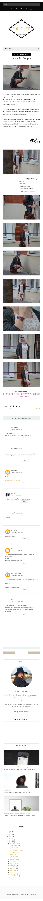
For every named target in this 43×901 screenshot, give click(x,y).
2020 (10, 831)
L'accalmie (7, 790)
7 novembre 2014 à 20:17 (17, 495)
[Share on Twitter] (17, 406)
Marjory (13, 493)
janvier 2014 (13, 876)
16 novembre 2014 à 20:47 (17, 601)
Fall (38, 406)
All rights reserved (30, 894)
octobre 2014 (14, 859)
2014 (10, 842)
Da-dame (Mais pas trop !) (17, 851)
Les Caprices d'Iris (16, 448)
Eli (12, 600)
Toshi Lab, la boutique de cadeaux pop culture (17, 813)
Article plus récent (9, 652)
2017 (10, 836)
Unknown (14, 470)
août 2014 (13, 863)
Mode (38, 408)
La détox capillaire (15, 852)
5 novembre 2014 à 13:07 (17, 450)
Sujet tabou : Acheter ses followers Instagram (17, 767)
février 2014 (13, 874)
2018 (10, 834)
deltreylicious (15, 427)
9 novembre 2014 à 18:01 (17, 513)
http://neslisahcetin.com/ (12, 480)
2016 (10, 838)
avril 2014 (13, 870)
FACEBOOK (8, 394)
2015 (10, 840)
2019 (10, 833)
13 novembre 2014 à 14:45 (17, 575)
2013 (10, 877)
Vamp (11, 858)
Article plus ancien (34, 652)
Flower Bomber (14, 849)
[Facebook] (12, 9)
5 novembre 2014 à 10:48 (17, 429)
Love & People (7, 121)
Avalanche (13, 854)
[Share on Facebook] (11, 406)
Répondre (25, 437)
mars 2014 (13, 872)
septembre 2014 (15, 861)
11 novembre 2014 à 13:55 (17, 550)
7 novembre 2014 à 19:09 (17, 472)
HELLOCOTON (22, 394)
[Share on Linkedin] (20, 406)
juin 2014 (13, 867)
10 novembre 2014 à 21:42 (17, 532)
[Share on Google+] (11, 409)
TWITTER (24, 396)
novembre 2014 (14, 845)
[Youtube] (31, 9)
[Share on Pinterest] (14, 406)
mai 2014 (13, 868)
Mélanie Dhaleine (16, 573)
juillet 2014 (13, 865)
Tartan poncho (14, 847)
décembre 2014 (14, 843)
